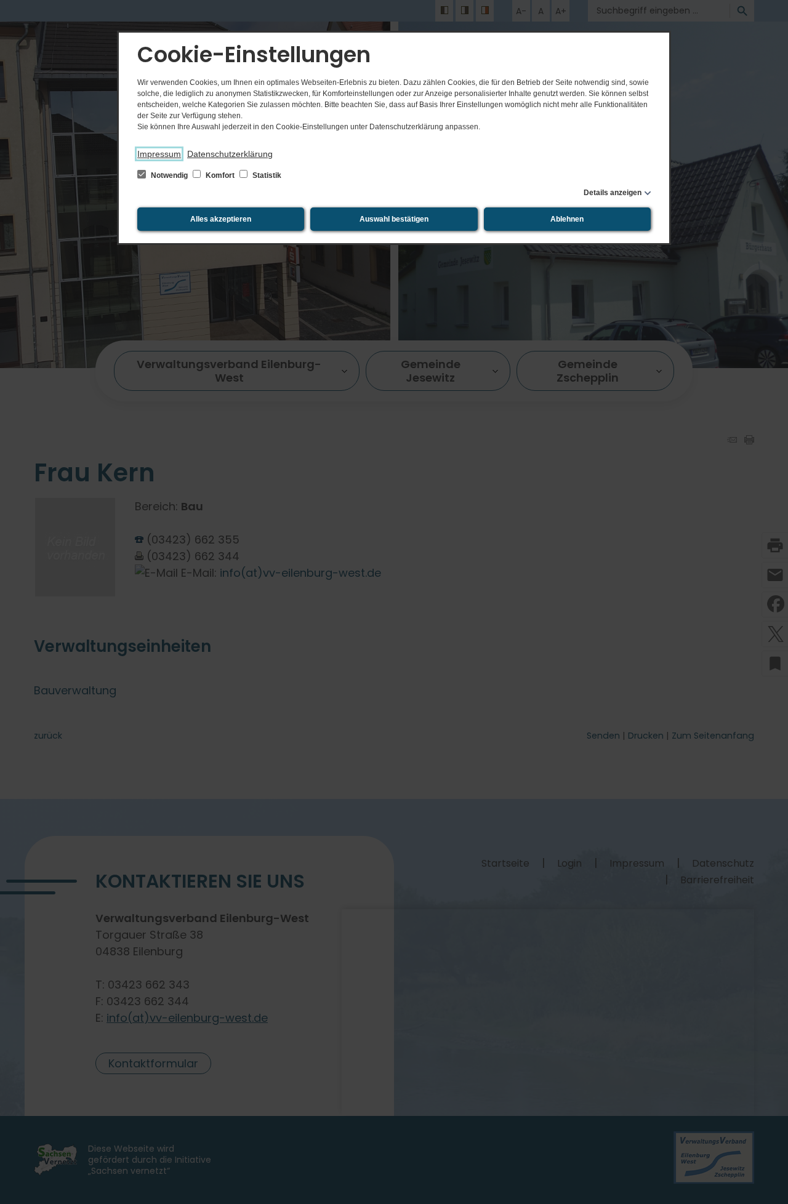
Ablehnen (567, 219)
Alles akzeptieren (220, 219)
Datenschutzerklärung (230, 154)
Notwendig (169, 175)
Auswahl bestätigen (394, 219)
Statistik (266, 175)
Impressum (159, 154)
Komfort (220, 175)
